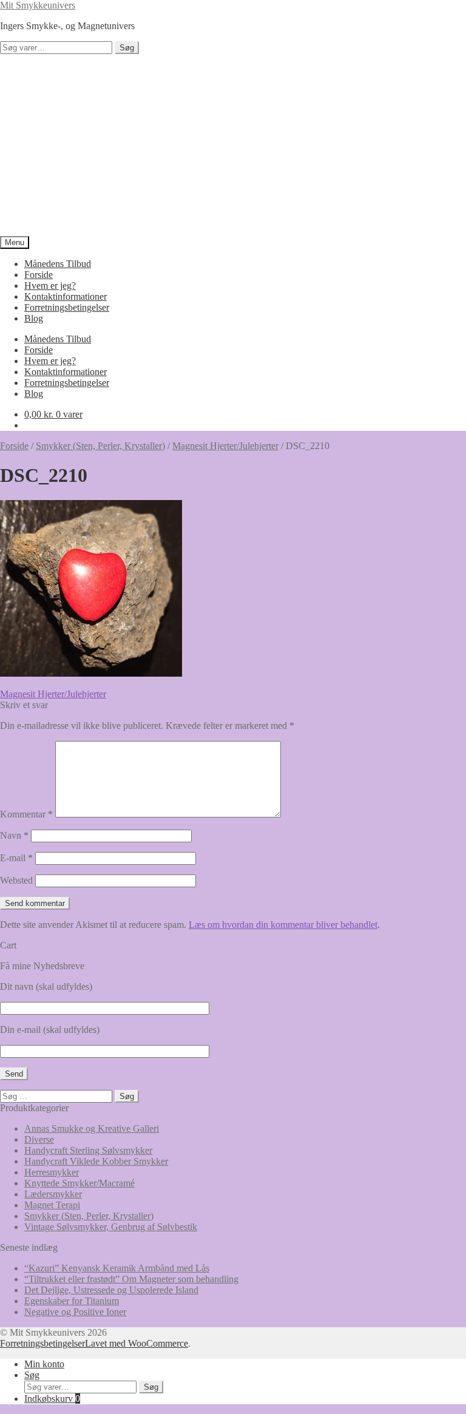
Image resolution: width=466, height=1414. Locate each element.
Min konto (44, 1364)
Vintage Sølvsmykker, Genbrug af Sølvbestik (110, 1227)
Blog (33, 318)
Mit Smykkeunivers (37, 5)
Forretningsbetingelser (66, 307)
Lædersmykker (53, 1194)
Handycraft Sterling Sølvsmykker (88, 1150)
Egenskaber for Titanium (71, 1301)
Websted (16, 880)
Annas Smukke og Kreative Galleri (91, 1128)
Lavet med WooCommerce (136, 1343)
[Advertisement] (233, 145)
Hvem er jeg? (50, 285)
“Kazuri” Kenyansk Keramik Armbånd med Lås (116, 1268)
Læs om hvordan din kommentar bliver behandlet (283, 924)
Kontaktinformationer (65, 296)
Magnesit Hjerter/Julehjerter (225, 446)
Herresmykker (51, 1172)
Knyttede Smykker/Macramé (79, 1183)
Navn (14, 835)
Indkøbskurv (52, 1398)
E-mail (16, 858)
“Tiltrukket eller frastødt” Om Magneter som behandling (131, 1279)
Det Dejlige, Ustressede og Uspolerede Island (111, 1290)
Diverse (39, 1139)
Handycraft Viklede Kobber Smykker (96, 1161)
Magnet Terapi (52, 1205)
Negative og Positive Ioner (75, 1312)
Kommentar (26, 814)
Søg (127, 47)
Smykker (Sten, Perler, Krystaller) (100, 446)
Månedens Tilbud (57, 264)
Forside (38, 274)
